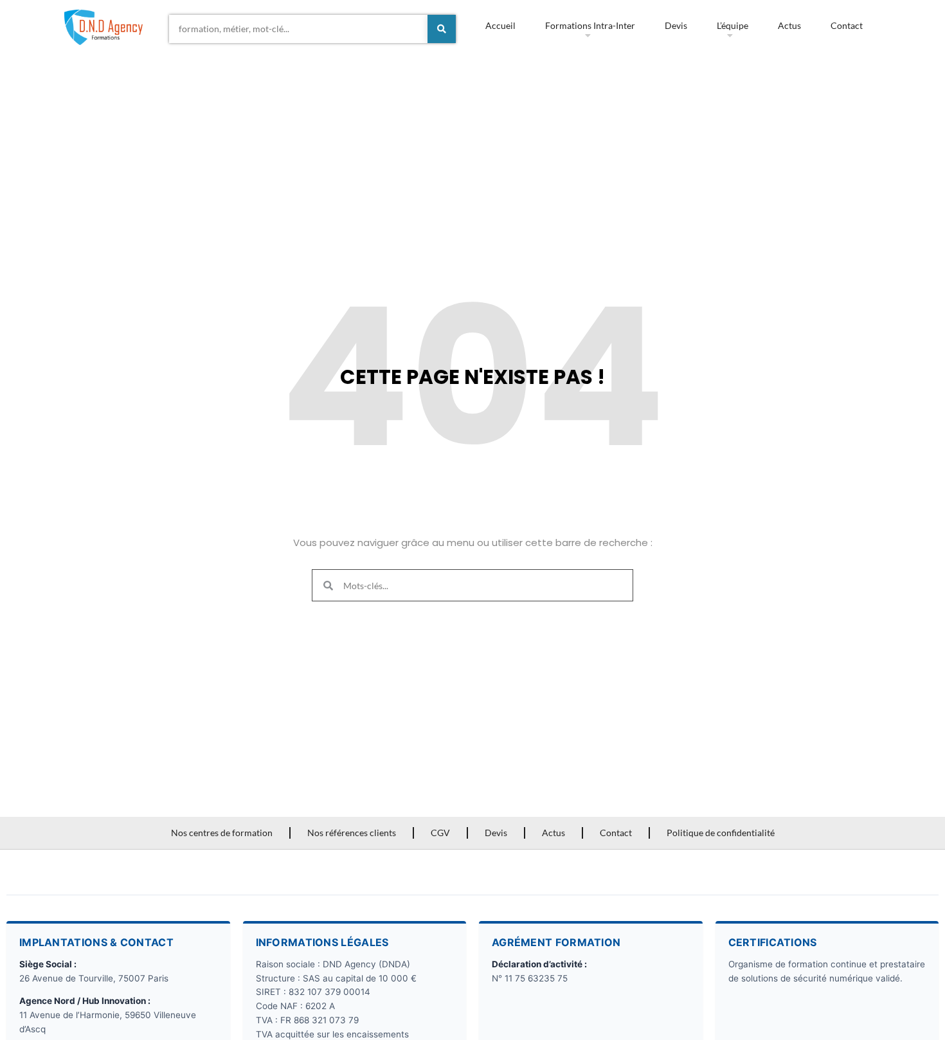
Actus (789, 25)
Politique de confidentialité (721, 832)
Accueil (500, 25)
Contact (847, 25)
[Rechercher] (442, 29)
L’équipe (732, 25)
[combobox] (298, 29)
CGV (440, 832)
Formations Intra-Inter (590, 25)
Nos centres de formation (222, 832)
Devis (676, 25)
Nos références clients (351, 832)
